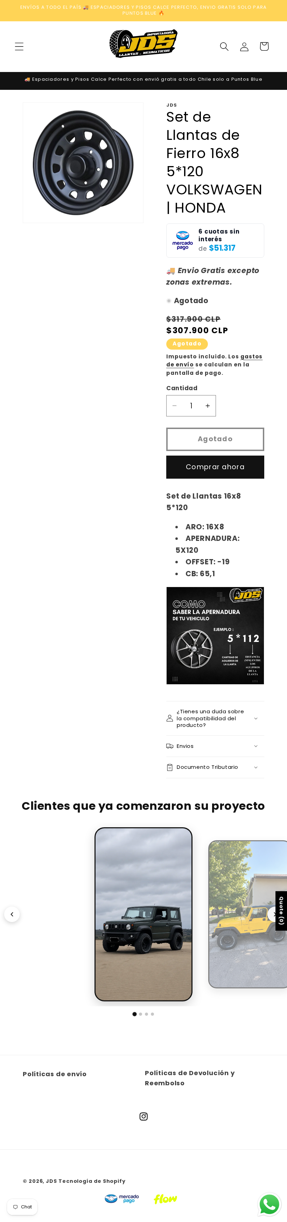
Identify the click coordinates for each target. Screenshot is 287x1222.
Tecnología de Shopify (92, 1181)
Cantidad (181, 388)
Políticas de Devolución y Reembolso (190, 1078)
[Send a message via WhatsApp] (269, 1205)
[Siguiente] (275, 914)
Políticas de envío (55, 1074)
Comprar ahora (215, 467)
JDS (51, 1181)
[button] (19, 46)
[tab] (134, 1014)
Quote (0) (281, 910)
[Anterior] (12, 914)
